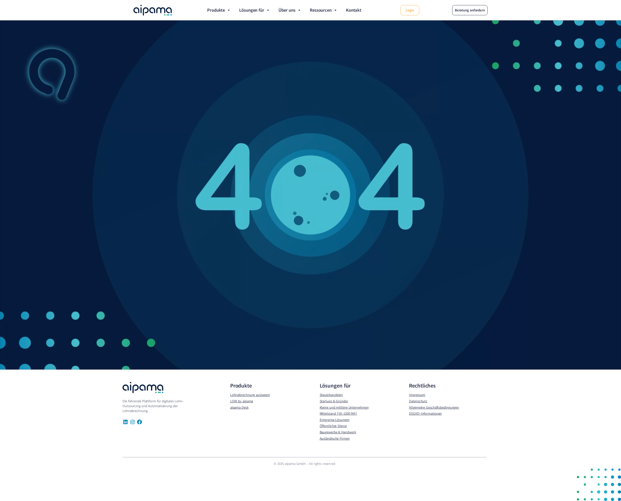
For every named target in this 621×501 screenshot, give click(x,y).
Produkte (216, 10)
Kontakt (353, 10)
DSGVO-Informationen (425, 413)
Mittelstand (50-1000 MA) (338, 413)
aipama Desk (239, 407)
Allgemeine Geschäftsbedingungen (434, 407)
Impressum (417, 395)
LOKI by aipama (241, 401)
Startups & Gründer (334, 401)
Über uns (286, 10)
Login (410, 10)
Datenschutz (418, 401)
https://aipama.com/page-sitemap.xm (135, 467)
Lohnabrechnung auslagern (250, 395)
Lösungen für (251, 10)
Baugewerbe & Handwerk (338, 432)
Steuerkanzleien (331, 395)
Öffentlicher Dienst (333, 426)
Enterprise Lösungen (335, 420)
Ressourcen (321, 10)
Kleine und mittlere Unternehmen (344, 407)
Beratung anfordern (470, 10)
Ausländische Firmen (335, 438)
